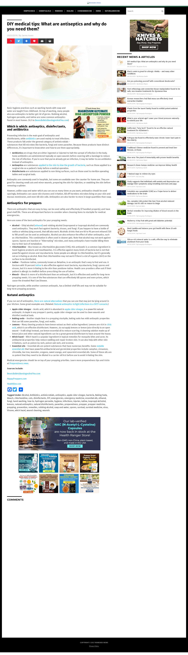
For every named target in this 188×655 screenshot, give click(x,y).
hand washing (19, 401)
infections (67, 401)
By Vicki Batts (140, 206)
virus (105, 407)
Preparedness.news (18, 363)
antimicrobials (47, 395)
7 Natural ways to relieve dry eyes (141, 174)
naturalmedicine (112, 11)
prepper (83, 404)
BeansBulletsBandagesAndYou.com (51, 120)
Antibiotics (35, 395)
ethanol (38, 225)
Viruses (10, 410)
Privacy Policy (94, 646)
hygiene (58, 401)
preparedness (71, 404)
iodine (38, 265)
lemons (10, 404)
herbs (98, 11)
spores (73, 407)
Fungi (9, 401)
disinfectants (40, 398)
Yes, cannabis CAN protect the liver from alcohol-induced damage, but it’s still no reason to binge (150, 202)
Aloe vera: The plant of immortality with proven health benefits (153, 157)
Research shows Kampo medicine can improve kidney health (152, 165)
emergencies (57, 398)
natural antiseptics (24, 404)
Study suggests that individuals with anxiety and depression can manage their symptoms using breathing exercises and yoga (153, 182)
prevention (22, 407)
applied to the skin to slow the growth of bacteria (62, 165)
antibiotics (31, 138)
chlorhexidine (20, 398)
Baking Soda (101, 395)
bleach (10, 398)
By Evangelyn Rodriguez (144, 94)
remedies (59, 11)
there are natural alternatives (48, 301)
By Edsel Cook (141, 186)
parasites (59, 404)
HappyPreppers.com (17, 378)
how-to (30, 401)
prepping (11, 407)
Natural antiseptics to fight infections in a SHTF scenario (80, 304)
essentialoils (45, 11)
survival (81, 407)
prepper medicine (96, 404)
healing (70, 11)
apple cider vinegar (74, 309)
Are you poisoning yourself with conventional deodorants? (151, 81)
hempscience (29, 11)
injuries (76, 401)
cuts (30, 398)
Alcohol (25, 395)
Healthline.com (14, 384)
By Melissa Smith (142, 76)
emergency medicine (74, 398)
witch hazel (20, 410)
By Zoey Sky (140, 176)
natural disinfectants (44, 404)
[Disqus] (59, 535)
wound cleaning (34, 410)
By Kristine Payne (142, 84)
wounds (46, 410)
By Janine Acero (142, 66)
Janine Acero (27, 35)
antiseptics (60, 395)
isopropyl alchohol (97, 401)
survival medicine (94, 407)
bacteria (90, 395)
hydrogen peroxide (44, 401)
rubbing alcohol (45, 407)
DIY (48, 398)
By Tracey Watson (142, 196)
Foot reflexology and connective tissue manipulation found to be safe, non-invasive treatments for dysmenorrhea (153, 90)
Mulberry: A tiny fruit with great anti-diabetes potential (149, 221)
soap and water (61, 407)
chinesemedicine (85, 11)
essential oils (91, 398)
